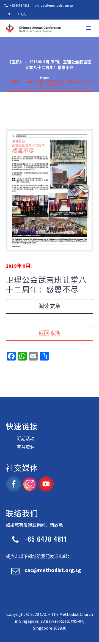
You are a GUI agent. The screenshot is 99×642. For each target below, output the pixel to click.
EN (8, 13)
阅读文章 (49, 306)
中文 (22, 13)
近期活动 (25, 438)
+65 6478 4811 (19, 5)
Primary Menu (88, 28)
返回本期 (49, 333)
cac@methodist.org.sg (57, 5)
